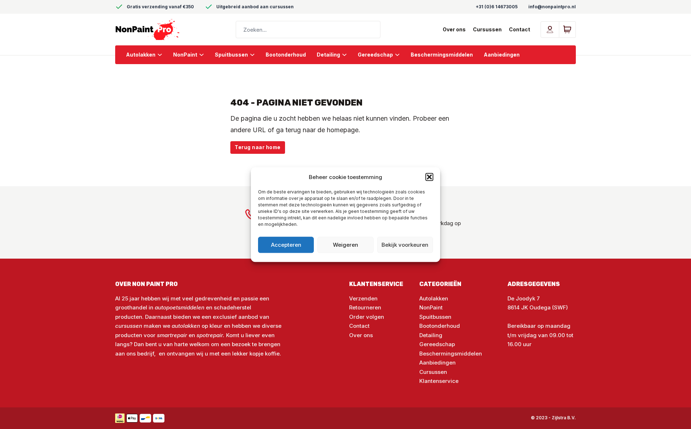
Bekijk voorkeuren (404, 244)
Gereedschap (375, 55)
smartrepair (172, 335)
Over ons (454, 29)
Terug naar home (258, 147)
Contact (519, 29)
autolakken (187, 325)
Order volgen (366, 316)
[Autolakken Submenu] (162, 54)
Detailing (328, 55)
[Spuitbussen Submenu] (255, 54)
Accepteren (286, 244)
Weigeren (345, 244)
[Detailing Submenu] (347, 54)
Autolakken (140, 55)
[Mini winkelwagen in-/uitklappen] (567, 29)
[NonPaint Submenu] (204, 54)
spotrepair (210, 335)
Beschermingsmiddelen (442, 55)
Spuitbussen (231, 55)
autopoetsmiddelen (179, 307)
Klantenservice (439, 380)
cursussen (128, 325)
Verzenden (363, 298)
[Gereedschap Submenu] (400, 54)
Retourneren (365, 307)
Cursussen (487, 29)
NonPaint (185, 55)
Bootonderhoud (286, 55)
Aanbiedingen (502, 55)
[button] (429, 177)
